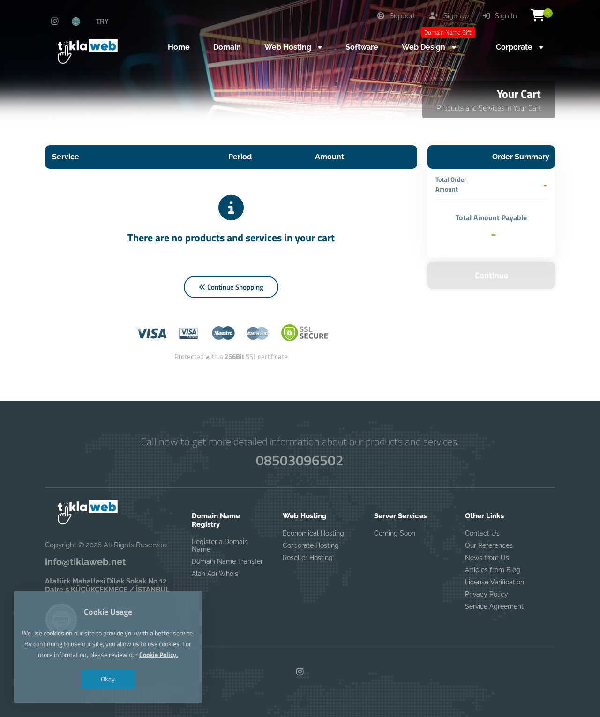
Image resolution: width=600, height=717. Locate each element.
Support (401, 16)
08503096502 (300, 460)
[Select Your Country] (81, 21)
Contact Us (482, 533)
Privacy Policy (486, 594)
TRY (102, 21)
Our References (489, 545)
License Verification (494, 582)
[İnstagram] (55, 21)
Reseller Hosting (308, 557)
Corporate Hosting (311, 545)
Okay (108, 679)
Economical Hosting (313, 533)
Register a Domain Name (220, 545)
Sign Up (455, 16)
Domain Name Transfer (227, 561)
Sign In (505, 16)
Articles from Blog (492, 570)
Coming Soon (394, 533)
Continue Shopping (234, 287)
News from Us (487, 557)
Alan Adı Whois (215, 573)
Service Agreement (494, 606)
